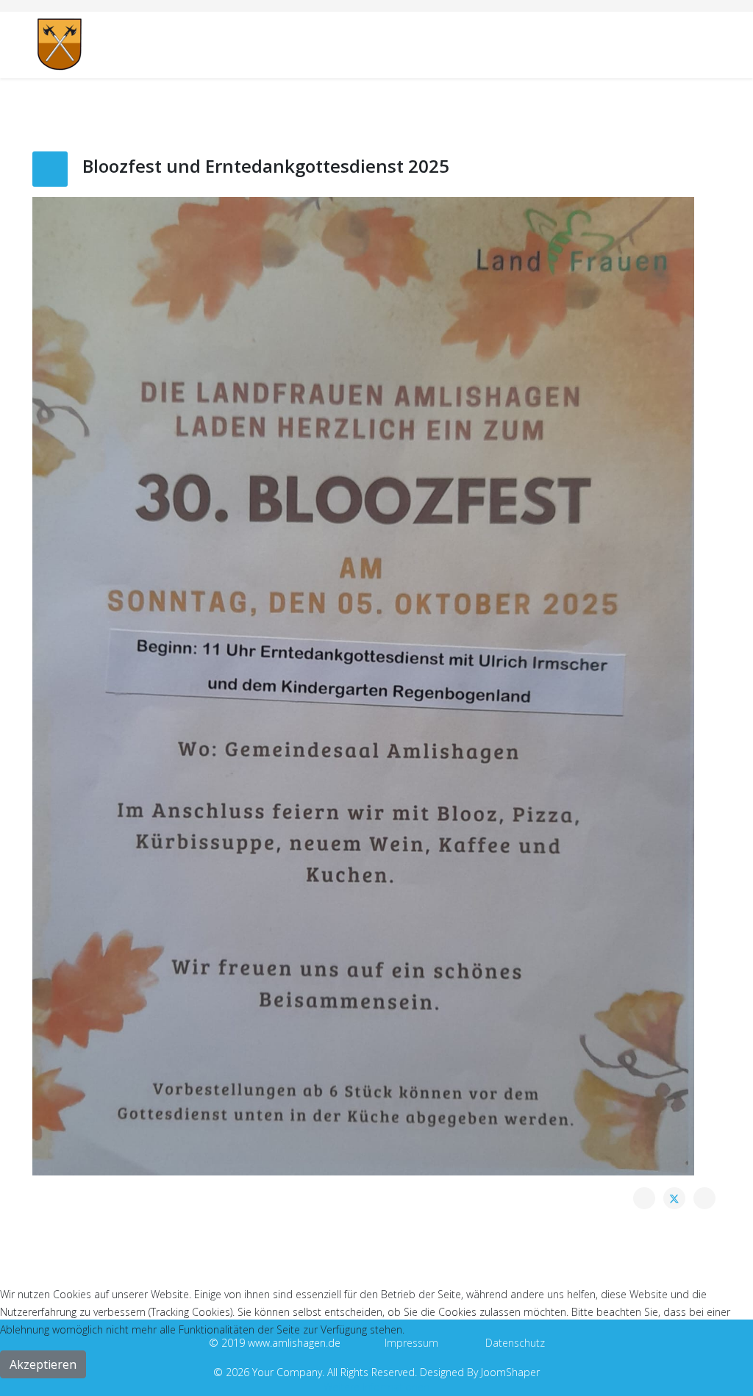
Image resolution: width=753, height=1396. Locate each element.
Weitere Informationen (376, 1387)
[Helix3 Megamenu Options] (715, 44)
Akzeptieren (43, 1364)
